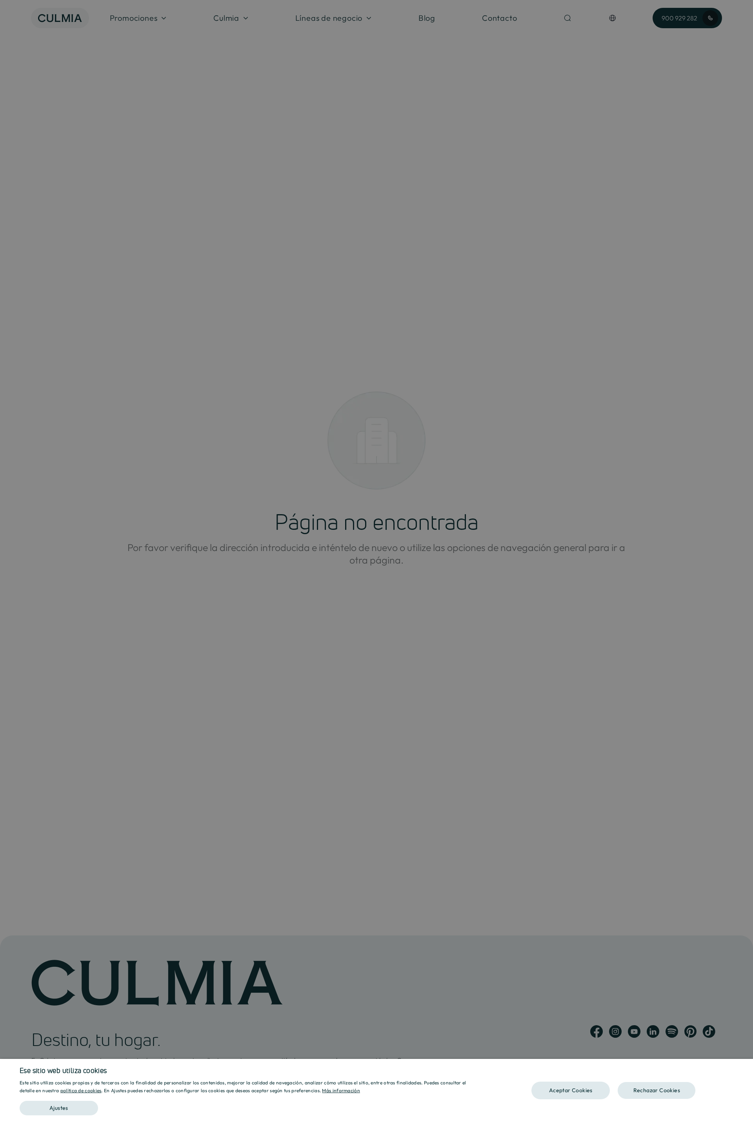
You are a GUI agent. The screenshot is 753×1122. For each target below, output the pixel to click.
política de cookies (81, 1090)
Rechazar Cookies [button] (656, 1090)
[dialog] (376, 1090)
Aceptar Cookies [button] (571, 1090)
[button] (250, 1105)
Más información (341, 1090)
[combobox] (743, 1069)
